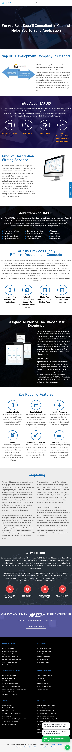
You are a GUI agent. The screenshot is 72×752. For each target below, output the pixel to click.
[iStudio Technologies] (6, 3)
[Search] (36, 2)
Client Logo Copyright (58, 744)
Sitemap (54, 747)
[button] (36, 626)
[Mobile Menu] (69, 2)
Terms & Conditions (31, 747)
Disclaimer (19, 747)
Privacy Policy (45, 747)
